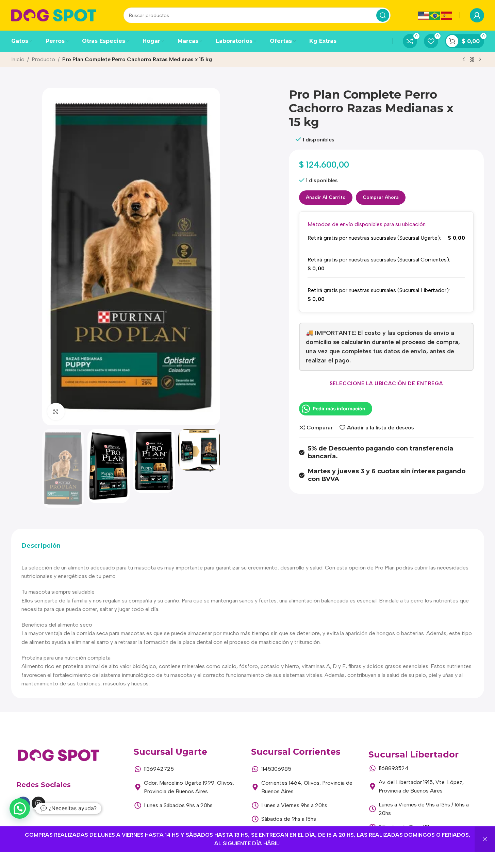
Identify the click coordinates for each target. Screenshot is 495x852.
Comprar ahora (381, 197)
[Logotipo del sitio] (53, 15)
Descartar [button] (485, 839)
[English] (423, 15)
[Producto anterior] (464, 60)
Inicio (17, 59)
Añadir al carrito (326, 197)
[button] (50, 468)
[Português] (435, 15)
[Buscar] (382, 15)
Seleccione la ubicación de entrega (386, 383)
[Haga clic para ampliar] (55, 411)
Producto (43, 59)
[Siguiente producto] (480, 60)
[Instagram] (38, 803)
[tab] (41, 546)
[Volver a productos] (472, 60)
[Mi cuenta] (477, 15)
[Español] (446, 15)
